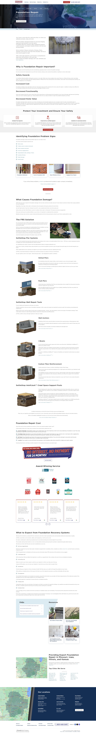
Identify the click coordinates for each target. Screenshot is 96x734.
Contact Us (45, 2)
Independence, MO (53, 680)
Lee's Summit (59, 701)
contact (41, 181)
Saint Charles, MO (63, 673)
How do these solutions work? (25, 608)
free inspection (19, 60)
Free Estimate (66, 2)
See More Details (48, 460)
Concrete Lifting (50, 725)
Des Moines (78, 695)
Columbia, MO (63, 676)
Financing (40, 723)
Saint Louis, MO (52, 673)
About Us (39, 2)
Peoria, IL (62, 675)
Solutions (35, 8)
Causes (41, 8)
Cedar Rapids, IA (63, 674)
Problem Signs (29, 8)
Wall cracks (20, 143)
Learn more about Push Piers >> (45, 290)
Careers (28, 723)
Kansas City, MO (52, 674)
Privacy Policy (62, 731)
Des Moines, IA (52, 676)
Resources (46, 8)
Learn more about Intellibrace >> (45, 355)
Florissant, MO (63, 680)
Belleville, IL (73, 675)
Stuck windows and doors (23, 148)
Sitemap (78, 731)
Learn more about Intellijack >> (45, 402)
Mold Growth (20, 159)
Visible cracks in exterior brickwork (25, 146)
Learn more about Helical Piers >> (45, 268)
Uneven (19, 150)
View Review (20, 520)
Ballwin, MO (73, 679)
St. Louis (58, 708)
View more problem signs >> (48, 184)
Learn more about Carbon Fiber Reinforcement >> (48, 380)
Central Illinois (59, 695)
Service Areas (33, 2)
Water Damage (21, 157)
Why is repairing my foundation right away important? (30, 613)
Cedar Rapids (41, 695)
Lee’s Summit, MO (74, 673)
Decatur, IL (73, 674)
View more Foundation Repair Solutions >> (48, 417)
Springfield (40, 708)
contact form (65, 548)
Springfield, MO (52, 675)
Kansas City (41, 701)
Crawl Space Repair (42, 725)
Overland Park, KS (52, 679)
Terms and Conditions (68, 731)
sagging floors (25, 150)
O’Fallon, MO (62, 679)
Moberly (77, 701)
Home (17, 29)
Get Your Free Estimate (21, 21)
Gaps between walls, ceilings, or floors (26, 152)
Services (26, 2)
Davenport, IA (73, 676)
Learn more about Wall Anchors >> (45, 328)
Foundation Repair (20, 8)
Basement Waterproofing (32, 725)
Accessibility (75, 731)
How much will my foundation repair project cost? (29, 605)
